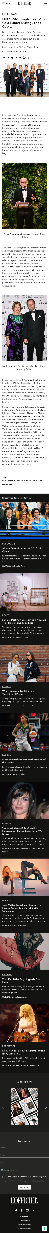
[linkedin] (16, 58)
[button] (46, 1107)
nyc (11, 484)
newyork (37, 480)
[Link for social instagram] (27, 1211)
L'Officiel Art (10, 13)
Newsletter (24, 1221)
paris (28, 480)
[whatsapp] (24, 58)
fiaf (4, 480)
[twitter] (20, 58)
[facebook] (8, 58)
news (5, 484)
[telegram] (28, 58)
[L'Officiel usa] (24, 3)
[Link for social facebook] (21, 1211)
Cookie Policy (24, 1229)
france (21, 480)
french (12, 480)
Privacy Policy (38, 1181)
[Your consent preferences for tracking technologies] (44, 1228)
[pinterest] (12, 58)
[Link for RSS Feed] (33, 1210)
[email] (4, 58)
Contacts (24, 1217)
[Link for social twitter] (16, 1211)
